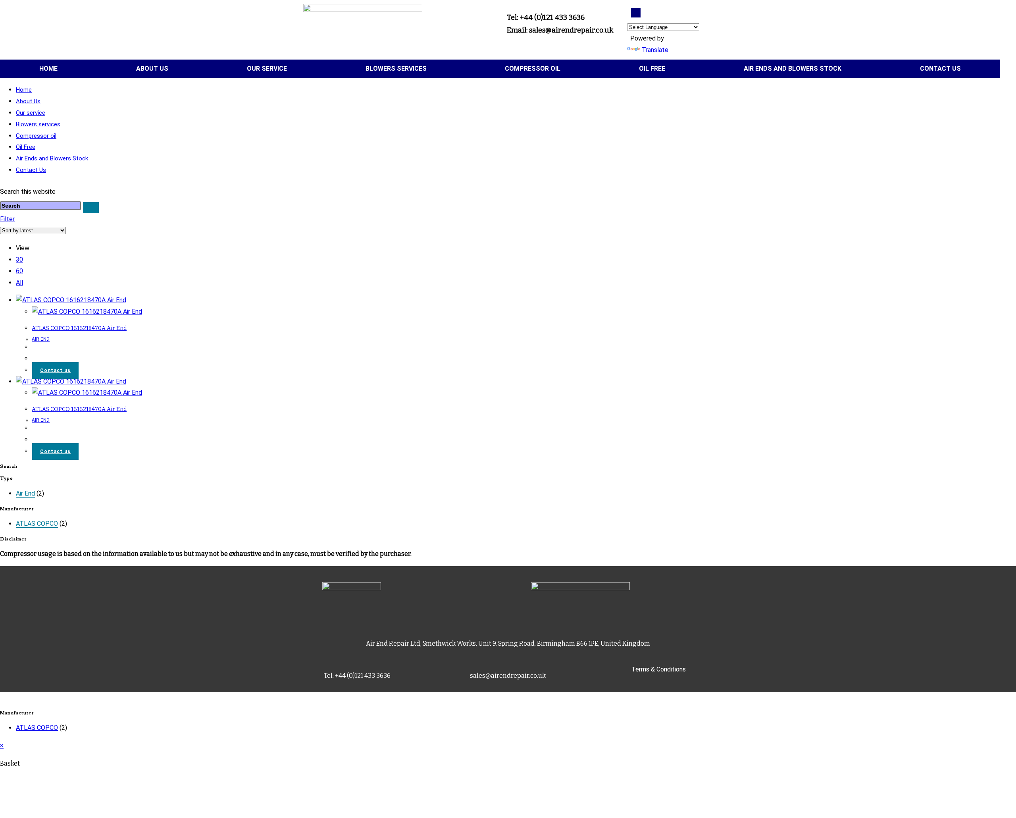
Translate (655, 50)
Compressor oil (532, 68)
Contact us (55, 370)
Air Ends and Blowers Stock (792, 68)
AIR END (41, 339)
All (19, 282)
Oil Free (652, 68)
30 (19, 259)
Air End (25, 493)
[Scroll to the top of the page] (2, 697)
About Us (152, 68)
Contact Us (940, 68)
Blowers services (396, 68)
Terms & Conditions (658, 669)
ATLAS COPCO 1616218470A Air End (79, 328)
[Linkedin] (636, 12)
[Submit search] (91, 208)
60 (19, 271)
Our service (267, 68)
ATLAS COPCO (37, 523)
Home (48, 68)
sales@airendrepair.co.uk (508, 675)
